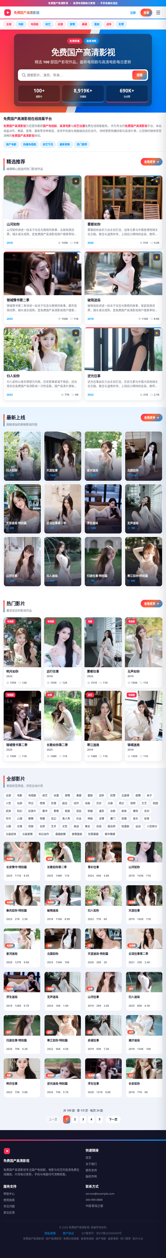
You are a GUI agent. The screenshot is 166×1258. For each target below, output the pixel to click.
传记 (31, 803)
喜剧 (96, 24)
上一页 (53, 1119)
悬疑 (84, 24)
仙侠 (19, 803)
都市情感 (110, 834)
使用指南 (9, 1200)
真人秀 (66, 818)
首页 (88, 1157)
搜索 (140, 75)
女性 (64, 826)
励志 (64, 803)
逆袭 (124, 818)
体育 (146, 818)
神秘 (90, 818)
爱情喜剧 (77, 834)
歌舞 (31, 818)
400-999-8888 (94, 1200)
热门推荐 (82, 144)
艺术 (53, 826)
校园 (155, 803)
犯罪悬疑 (93, 834)
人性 (8, 803)
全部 (8, 24)
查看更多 (151, 162)
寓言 (87, 826)
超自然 (111, 826)
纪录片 (32, 811)
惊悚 (42, 803)
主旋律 (125, 795)
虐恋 (101, 811)
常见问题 (9, 1206)
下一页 (113, 1119)
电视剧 (34, 24)
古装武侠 (11, 834)
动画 (87, 803)
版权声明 (91, 1176)
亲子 (149, 795)
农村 (146, 811)
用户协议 (68, 1233)
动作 (76, 803)
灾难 (19, 826)
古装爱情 (27, 834)
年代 (8, 818)
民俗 (99, 826)
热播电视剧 (29, 144)
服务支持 (91, 1170)
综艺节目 (48, 144)
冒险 (135, 811)
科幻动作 (44, 834)
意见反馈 (9, 1212)
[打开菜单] (158, 12)
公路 (8, 826)
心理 (19, 818)
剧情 (138, 795)
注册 (133, 12)
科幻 (19, 811)
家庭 (67, 811)
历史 (99, 803)
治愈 (112, 811)
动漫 (60, 24)
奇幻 (121, 803)
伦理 (53, 803)
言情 (101, 818)
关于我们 (91, 1164)
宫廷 (78, 811)
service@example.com (100, 1194)
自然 (42, 826)
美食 (124, 811)
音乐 (135, 818)
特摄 (42, 818)
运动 (138, 826)
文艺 (144, 803)
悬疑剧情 (60, 834)
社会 (78, 818)
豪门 (112, 818)
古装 (110, 803)
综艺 (48, 24)
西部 (31, 826)
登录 (146, 12)
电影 (21, 24)
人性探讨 (152, 826)
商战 (76, 826)
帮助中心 (9, 1194)
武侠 (8, 811)
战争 (109, 24)
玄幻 (53, 818)
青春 (56, 811)
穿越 (90, 811)
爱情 (72, 24)
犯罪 (121, 24)
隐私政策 (50, 1233)
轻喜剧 (125, 826)
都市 (45, 811)
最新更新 (65, 144)
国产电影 (11, 144)
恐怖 (133, 803)
